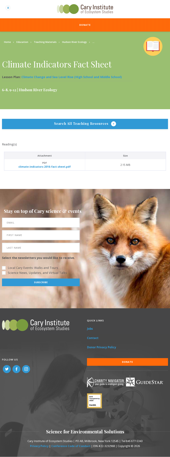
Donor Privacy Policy (101, 347)
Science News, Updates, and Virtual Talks (37, 273)
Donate (85, 24)
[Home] (85, 16)
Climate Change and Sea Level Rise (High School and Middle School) (71, 77)
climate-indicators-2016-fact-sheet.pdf (44, 167)
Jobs (90, 329)
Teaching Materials (45, 42)
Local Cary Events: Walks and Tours (33, 268)
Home (7, 42)
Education (22, 42)
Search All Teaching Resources (81, 123)
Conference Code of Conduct (70, 446)
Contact (92, 338)
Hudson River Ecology (74, 42)
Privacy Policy (39, 446)
